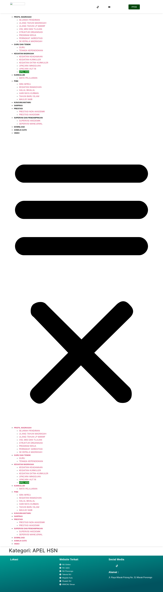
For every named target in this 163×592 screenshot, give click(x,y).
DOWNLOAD (19, 127)
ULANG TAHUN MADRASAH (32, 23)
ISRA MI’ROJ (25, 84)
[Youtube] (109, 7)
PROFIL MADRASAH (22, 17)
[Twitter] (98, 7)
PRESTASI (18, 109)
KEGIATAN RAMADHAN (30, 87)
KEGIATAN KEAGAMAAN (31, 56)
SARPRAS (18, 105)
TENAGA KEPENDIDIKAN (31, 50)
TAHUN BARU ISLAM (29, 96)
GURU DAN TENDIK (22, 44)
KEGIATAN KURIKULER (30, 59)
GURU (22, 47)
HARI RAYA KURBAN (29, 93)
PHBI (16, 81)
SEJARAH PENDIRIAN (29, 20)
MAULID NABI (25, 99)
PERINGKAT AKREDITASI (31, 38)
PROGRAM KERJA (27, 35)
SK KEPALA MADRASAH (30, 41)
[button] (81, 280)
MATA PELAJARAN (28, 78)
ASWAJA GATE (20, 130)
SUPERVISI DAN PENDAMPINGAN (28, 118)
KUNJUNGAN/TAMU (22, 102)
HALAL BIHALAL (27, 90)
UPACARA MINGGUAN (30, 65)
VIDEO (16, 133)
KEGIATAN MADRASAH (24, 54)
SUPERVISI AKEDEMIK (29, 120)
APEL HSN (24, 72)
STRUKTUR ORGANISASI (31, 32)
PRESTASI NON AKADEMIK (32, 111)
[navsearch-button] (120, 7)
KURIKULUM (19, 75)
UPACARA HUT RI (27, 68)
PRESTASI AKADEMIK (29, 114)
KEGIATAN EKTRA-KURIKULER (33, 62)
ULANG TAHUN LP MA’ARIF (32, 26)
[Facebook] (92, 7)
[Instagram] (103, 7)
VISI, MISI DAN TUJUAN (30, 29)
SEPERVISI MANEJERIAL (31, 123)
